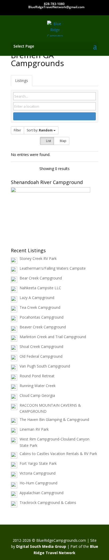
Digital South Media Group (41, 546)
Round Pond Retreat (37, 375)
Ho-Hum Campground (38, 482)
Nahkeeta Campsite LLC (40, 287)
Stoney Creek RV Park (38, 258)
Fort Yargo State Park (38, 463)
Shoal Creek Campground (41, 346)
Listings (21, 80)
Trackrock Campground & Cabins (48, 502)
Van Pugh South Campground (45, 366)
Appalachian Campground (41, 492)
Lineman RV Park (34, 429)
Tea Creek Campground (40, 307)
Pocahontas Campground (41, 317)
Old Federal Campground (41, 356)
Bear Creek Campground (41, 278)
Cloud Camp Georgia (37, 395)
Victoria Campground (38, 473)
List (48, 141)
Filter (17, 130)
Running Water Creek (38, 385)
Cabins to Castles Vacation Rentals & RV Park (58, 453)
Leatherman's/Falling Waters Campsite (53, 268)
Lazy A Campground (37, 297)
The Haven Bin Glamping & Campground (54, 419)
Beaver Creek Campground (43, 326)
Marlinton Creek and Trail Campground (53, 336)
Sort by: (40, 130)
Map (62, 141)
